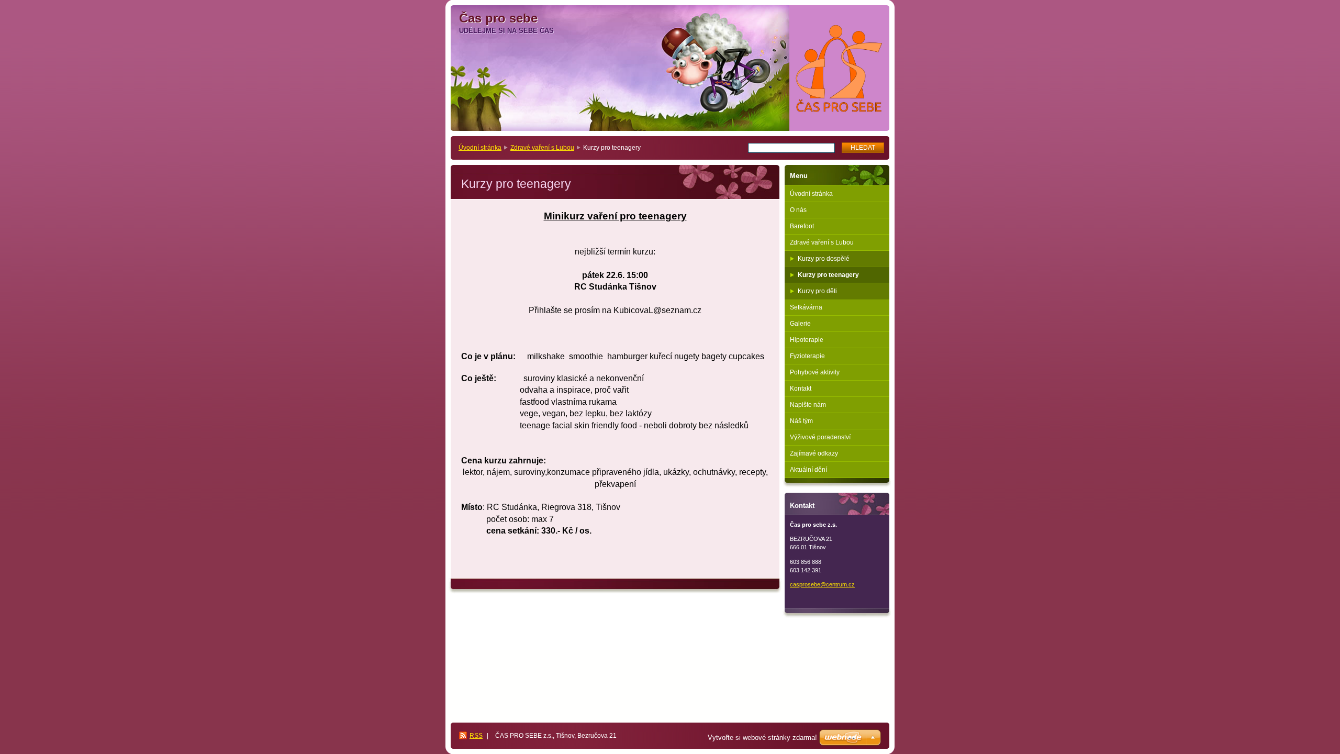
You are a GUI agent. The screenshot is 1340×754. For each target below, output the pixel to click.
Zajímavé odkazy (814, 453)
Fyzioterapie (807, 356)
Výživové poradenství (820, 437)
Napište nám (808, 404)
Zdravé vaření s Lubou (542, 147)
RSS (476, 735)
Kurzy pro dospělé (824, 258)
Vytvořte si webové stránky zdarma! (762, 737)
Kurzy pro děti (817, 291)
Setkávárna (806, 307)
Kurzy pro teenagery (828, 275)
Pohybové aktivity (815, 372)
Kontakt (800, 388)
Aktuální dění (808, 469)
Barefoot (802, 226)
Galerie (800, 323)
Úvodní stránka (480, 147)
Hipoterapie (806, 339)
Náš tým (801, 421)
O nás (798, 210)
